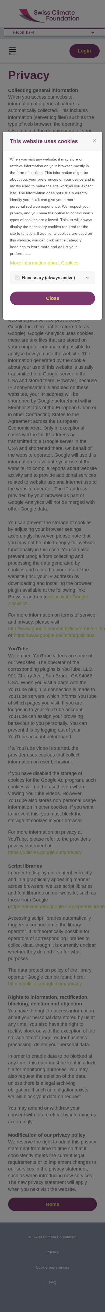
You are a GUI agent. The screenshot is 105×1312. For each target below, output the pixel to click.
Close (52, 298)
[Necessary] (87, 277)
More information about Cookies (44, 263)
